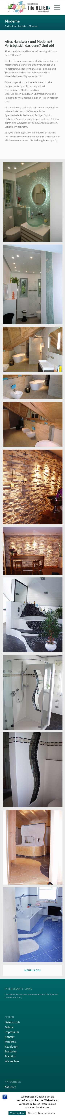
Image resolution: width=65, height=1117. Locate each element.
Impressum (12, 1032)
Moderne (12, 21)
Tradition (10, 1056)
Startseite (10, 1051)
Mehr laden (32, 970)
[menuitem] (46, 7)
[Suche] (46, 7)
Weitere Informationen (41, 1113)
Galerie (9, 1027)
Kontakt (9, 1037)
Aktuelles (10, 1087)
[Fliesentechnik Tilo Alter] (27, 7)
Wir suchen (12, 1061)
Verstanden (17, 1113)
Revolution (11, 1046)
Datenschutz (12, 1022)
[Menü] (55, 7)
